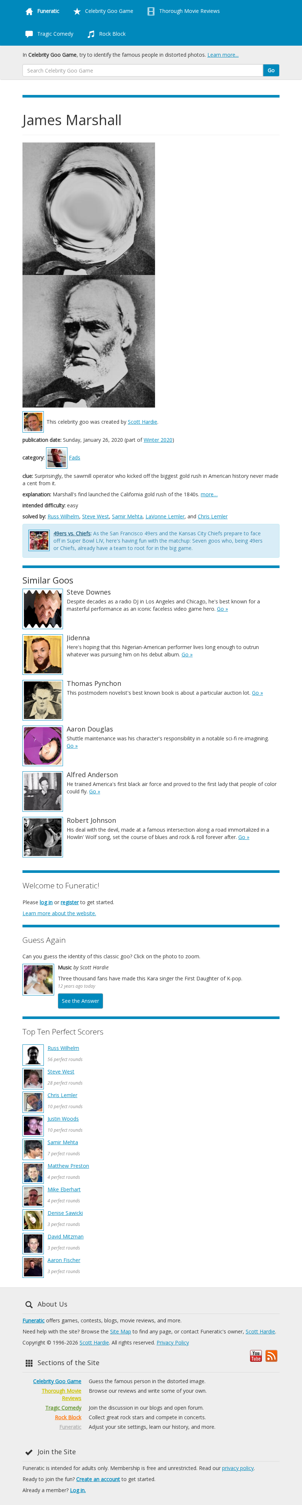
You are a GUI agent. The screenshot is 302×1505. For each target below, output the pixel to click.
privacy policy (238, 1468)
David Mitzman (66, 1236)
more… (209, 494)
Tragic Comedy (54, 33)
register (70, 902)
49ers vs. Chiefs (72, 533)
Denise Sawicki (65, 1212)
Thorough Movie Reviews (189, 10)
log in (46, 902)
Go (271, 70)
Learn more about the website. (59, 913)
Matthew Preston (68, 1165)
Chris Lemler (213, 516)
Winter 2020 (158, 439)
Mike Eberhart (64, 1189)
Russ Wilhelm (63, 516)
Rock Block (112, 33)
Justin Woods (63, 1118)
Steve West (95, 516)
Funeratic (33, 1320)
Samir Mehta (127, 516)
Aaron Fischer (64, 1259)
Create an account (98, 1479)
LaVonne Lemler (165, 516)
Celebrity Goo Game (108, 10)
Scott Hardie (142, 421)
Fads (74, 457)
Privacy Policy (173, 1342)
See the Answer (80, 1000)
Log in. (78, 1490)
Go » (222, 608)
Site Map (120, 1331)
